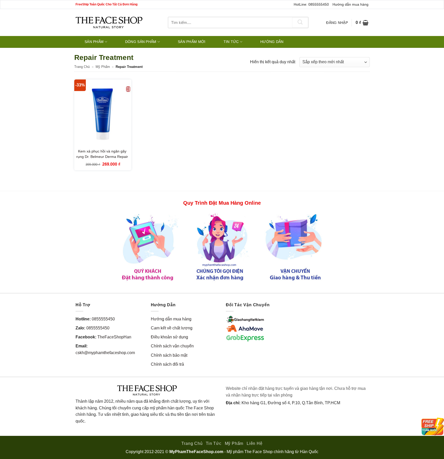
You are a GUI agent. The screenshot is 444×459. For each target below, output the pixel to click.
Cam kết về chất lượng (171, 328)
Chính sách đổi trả (167, 364)
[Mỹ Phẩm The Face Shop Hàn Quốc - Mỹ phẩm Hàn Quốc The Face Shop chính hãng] (109, 22)
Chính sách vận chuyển (172, 346)
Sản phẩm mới (191, 42)
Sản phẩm (94, 42)
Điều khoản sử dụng (169, 337)
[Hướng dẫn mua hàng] (222, 247)
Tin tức (231, 42)
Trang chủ (82, 67)
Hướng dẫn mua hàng (350, 4)
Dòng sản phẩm (140, 42)
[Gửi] (300, 22)
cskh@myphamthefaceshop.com (105, 352)
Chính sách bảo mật (169, 355)
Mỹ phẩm (103, 67)
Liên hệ (255, 443)
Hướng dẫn (272, 42)
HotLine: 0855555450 (311, 4)
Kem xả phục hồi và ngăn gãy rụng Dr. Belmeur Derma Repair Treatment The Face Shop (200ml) (102, 159)
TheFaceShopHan (114, 337)
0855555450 (103, 319)
